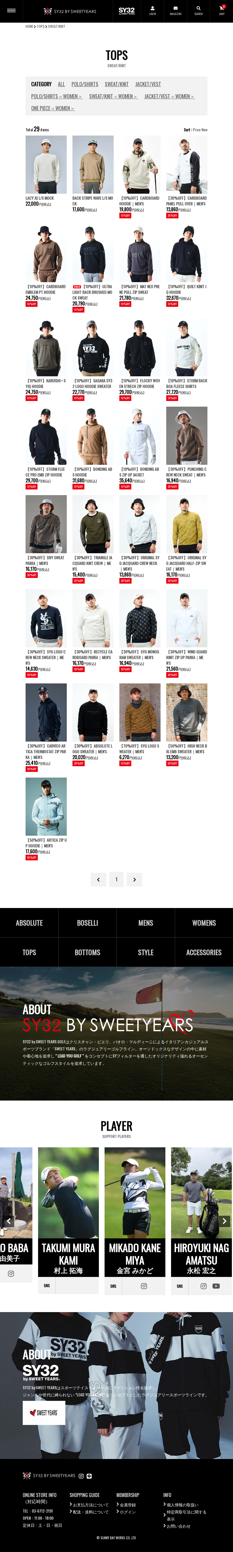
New (204, 129)
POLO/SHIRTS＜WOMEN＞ (57, 96)
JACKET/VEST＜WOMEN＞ (169, 96)
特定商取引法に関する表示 (187, 1515)
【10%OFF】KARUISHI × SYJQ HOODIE (46, 383)
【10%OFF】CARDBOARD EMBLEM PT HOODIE (46, 289)
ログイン (128, 1512)
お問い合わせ (179, 1526)
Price (197, 129)
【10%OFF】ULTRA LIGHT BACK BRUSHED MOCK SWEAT (92, 292)
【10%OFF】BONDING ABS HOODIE (92, 472)
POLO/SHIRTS (85, 84)
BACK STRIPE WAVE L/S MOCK (92, 200)
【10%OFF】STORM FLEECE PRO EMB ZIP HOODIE (45, 472)
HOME (29, 26)
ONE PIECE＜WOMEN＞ (53, 108)
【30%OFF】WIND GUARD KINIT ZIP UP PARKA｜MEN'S (186, 657)
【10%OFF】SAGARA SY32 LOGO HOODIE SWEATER (92, 383)
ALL (61, 84)
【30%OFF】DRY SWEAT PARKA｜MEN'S (45, 560)
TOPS (41, 26)
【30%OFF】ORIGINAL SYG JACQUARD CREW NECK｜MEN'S (139, 563)
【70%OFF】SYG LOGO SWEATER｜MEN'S (139, 748)
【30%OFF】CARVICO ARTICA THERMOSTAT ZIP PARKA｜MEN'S (46, 751)
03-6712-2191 (42, 1511)
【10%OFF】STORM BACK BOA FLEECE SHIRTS (186, 383)
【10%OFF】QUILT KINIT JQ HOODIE (186, 289)
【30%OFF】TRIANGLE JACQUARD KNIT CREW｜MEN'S (92, 563)
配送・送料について (91, 1512)
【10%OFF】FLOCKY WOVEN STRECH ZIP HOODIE (139, 383)
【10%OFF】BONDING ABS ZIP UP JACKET (139, 472)
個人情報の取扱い (183, 1504)
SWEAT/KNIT (56, 26)
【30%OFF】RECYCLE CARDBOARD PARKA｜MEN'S (92, 654)
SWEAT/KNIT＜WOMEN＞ (113, 96)
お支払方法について (91, 1504)
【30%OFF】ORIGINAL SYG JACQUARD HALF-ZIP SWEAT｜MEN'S (186, 563)
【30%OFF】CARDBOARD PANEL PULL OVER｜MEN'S (186, 200)
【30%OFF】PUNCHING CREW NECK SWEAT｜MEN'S (186, 472)
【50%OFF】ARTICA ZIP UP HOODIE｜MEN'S (46, 842)
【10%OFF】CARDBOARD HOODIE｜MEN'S (139, 200)
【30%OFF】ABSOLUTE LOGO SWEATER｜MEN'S (92, 748)
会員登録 (128, 1504)
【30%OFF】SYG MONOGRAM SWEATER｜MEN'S (139, 654)
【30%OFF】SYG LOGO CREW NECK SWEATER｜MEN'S (46, 657)
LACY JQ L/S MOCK (40, 198)
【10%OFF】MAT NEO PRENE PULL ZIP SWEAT (139, 289)
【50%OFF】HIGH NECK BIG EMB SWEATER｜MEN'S (186, 748)
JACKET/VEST (148, 84)
